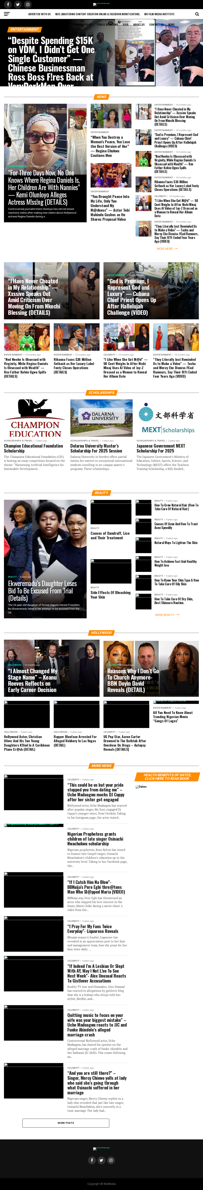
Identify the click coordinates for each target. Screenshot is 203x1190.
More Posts (66, 1122)
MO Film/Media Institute (159, 14)
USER (125, 24)
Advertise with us (39, 14)
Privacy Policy (83, 24)
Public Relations (107, 24)
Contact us (156, 24)
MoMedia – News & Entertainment (49, 24)
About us (139, 24)
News (171, 24)
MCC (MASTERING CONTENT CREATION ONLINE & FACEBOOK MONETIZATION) (97, 14)
